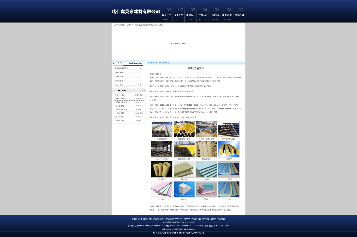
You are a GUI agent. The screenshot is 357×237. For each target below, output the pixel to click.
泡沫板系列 (119, 77)
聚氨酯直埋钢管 (184, 139)
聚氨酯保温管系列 (121, 68)
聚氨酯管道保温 (184, 159)
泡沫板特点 (119, 117)
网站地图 (221, 219)
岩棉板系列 (119, 72)
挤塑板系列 (119, 81)
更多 (143, 91)
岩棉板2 (184, 179)
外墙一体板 (119, 85)
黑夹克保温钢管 (162, 159)
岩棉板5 (162, 179)
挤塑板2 (206, 199)
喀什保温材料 (120, 99)
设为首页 (197, 219)
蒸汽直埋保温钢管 (228, 139)
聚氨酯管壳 (206, 159)
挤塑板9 (229, 179)
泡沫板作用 (119, 113)
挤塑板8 (162, 199)
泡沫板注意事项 (121, 109)
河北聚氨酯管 (162, 139)
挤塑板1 (229, 199)
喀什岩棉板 (136, 25)
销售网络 (213, 219)
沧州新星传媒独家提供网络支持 (183, 229)
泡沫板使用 (119, 106)
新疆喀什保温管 (126, 25)
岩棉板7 (229, 159)
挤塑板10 (206, 179)
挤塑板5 (184, 199)
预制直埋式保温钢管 (206, 139)
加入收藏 (205, 219)
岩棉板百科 (119, 120)
